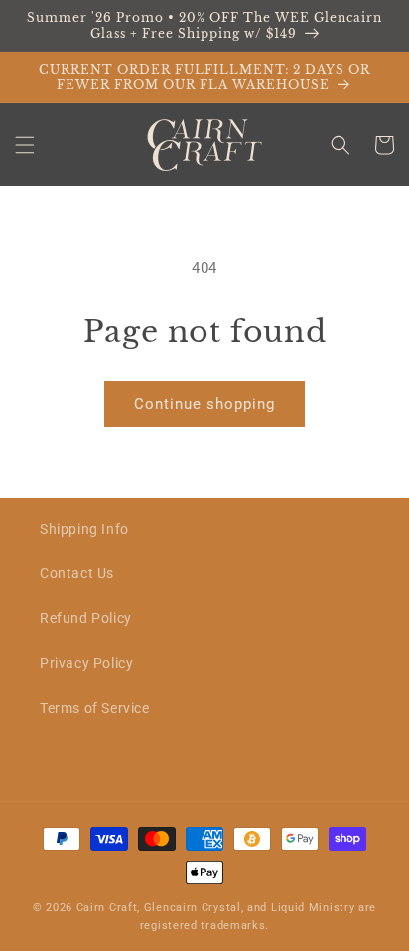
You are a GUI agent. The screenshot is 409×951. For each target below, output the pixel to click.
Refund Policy (86, 618)
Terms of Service (95, 707)
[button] (25, 145)
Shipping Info (84, 529)
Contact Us (77, 573)
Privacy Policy (86, 663)
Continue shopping (204, 404)
